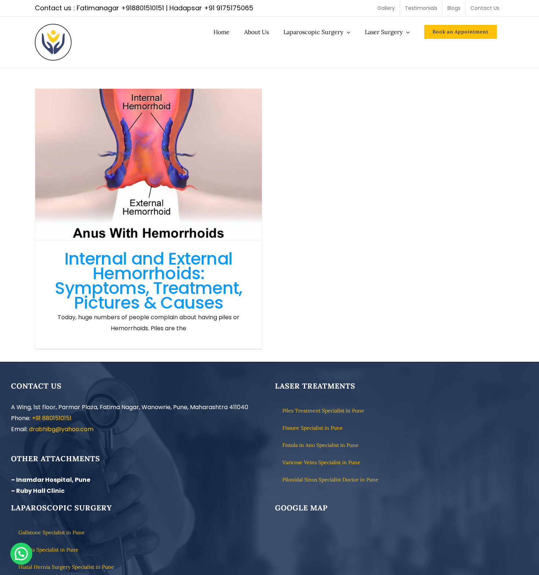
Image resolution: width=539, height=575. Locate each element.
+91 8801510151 (52, 418)
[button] (21, 554)
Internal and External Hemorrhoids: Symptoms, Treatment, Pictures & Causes (148, 164)
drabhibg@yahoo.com (61, 429)
